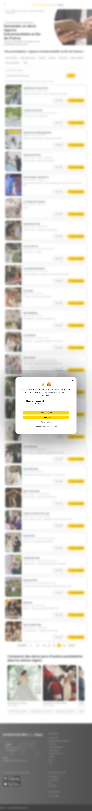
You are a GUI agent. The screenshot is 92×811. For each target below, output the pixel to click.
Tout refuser (46, 417)
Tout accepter (46, 413)
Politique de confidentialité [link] (46, 427)
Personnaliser (46, 422)
